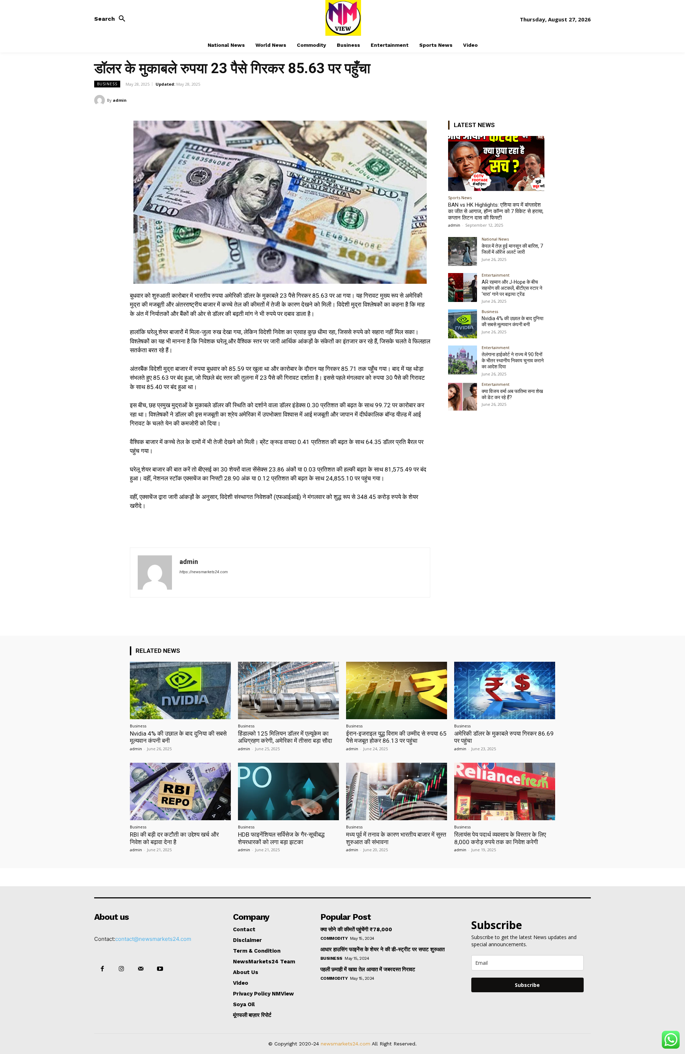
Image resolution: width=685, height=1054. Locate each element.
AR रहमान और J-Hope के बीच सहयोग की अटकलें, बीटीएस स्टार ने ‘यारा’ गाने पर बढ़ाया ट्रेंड (512, 288)
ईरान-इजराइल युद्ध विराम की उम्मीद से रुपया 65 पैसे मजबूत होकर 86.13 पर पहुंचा (396, 737)
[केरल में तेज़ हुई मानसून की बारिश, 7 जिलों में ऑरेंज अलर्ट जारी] (462, 251)
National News (495, 239)
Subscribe (527, 985)
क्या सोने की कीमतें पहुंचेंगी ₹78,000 (356, 929)
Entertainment (495, 275)
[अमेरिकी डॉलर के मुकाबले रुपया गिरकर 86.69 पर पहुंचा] (504, 690)
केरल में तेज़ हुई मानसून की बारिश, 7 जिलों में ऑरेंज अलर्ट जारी (512, 249)
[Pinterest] (567, 100)
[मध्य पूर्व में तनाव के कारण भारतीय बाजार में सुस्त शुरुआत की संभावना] (396, 791)
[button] (111, 18)
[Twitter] (551, 100)
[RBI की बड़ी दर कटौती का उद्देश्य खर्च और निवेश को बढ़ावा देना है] (180, 791)
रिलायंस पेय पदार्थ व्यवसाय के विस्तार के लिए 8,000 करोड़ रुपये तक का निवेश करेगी (500, 838)
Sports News (460, 198)
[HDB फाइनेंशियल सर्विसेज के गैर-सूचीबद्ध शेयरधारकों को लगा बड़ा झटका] (288, 791)
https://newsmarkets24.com (203, 572)
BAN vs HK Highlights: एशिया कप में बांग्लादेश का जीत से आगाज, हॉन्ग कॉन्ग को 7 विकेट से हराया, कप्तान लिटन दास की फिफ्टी (495, 211)
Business (107, 83)
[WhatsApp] (584, 100)
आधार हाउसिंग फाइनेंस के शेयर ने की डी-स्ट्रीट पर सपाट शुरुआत (382, 949)
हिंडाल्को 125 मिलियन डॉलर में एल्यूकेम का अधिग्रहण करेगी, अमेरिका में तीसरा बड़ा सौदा (285, 737)
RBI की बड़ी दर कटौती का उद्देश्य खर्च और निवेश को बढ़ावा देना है (174, 838)
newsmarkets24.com (345, 1044)
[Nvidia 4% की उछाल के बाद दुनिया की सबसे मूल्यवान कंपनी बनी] (462, 323)
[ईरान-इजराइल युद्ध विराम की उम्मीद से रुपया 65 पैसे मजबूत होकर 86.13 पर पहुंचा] (396, 690)
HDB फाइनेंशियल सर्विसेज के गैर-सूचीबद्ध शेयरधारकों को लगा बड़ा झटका (281, 838)
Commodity (334, 938)
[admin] (100, 100)
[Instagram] (121, 969)
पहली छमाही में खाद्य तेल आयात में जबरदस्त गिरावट (367, 969)
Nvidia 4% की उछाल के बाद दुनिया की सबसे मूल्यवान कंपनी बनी (512, 321)
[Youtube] (160, 969)
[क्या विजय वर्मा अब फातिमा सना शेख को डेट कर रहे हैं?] (462, 396)
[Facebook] (534, 100)
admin (120, 100)
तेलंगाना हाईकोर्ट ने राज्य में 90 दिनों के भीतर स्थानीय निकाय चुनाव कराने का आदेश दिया (513, 360)
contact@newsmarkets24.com (153, 939)
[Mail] (140, 969)
